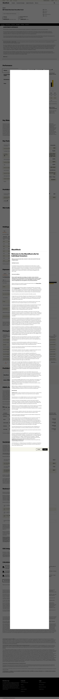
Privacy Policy (38, 283)
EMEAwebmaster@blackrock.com (18, 439)
